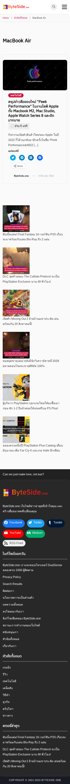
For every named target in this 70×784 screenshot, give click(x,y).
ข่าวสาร (8, 715)
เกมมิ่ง (7, 667)
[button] (16, 7)
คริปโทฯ (8, 708)
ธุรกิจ (6, 701)
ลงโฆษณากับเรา (13, 611)
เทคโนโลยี (15, 95)
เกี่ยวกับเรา (9, 645)
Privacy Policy (12, 577)
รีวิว (5, 674)
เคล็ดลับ (8, 688)
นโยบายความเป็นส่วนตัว (18, 597)
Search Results (12, 583)
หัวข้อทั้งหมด (11, 639)
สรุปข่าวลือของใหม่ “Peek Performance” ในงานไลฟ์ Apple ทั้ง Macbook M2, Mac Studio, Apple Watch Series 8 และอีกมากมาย (33, 111)
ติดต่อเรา (8, 590)
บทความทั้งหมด (13, 604)
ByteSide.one (21, 176)
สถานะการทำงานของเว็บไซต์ (21, 625)
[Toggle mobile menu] (64, 7)
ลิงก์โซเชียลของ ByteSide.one (22, 618)
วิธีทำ (6, 695)
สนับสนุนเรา (10, 632)
